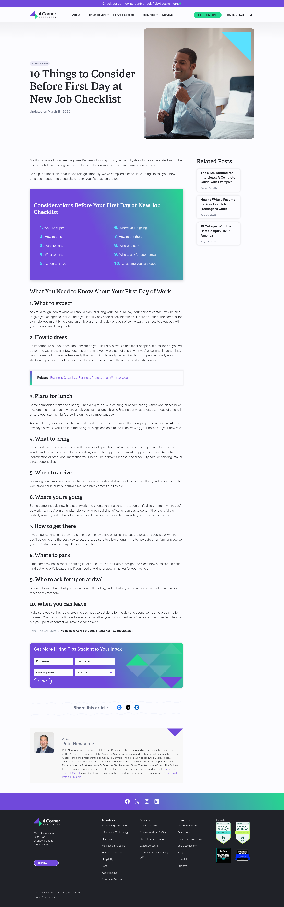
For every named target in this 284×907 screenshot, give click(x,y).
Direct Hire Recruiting (152, 839)
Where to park (129, 246)
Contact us (46, 863)
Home (33, 631)
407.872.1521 (41, 844)
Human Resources (112, 852)
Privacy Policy (40, 897)
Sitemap (53, 897)
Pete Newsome (78, 744)
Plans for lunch (55, 246)
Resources (148, 15)
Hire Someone (207, 15)
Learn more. (170, 4)
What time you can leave (139, 264)
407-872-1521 (235, 15)
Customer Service (112, 879)
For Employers (96, 15)
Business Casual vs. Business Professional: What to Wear (89, 378)
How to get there (130, 237)
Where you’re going (133, 228)
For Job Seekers (123, 15)
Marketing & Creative (113, 845)
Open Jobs (184, 832)
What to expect (55, 228)
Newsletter (184, 859)
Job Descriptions (187, 845)
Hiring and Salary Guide (191, 839)
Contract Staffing (149, 825)
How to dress (54, 237)
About (76, 15)
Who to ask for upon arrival (138, 255)
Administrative (110, 872)
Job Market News (188, 825)
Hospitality (107, 859)
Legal (105, 866)
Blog (180, 852)
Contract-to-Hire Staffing (153, 832)
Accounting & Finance (114, 825)
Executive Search (149, 845)
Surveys (167, 15)
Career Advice (48, 631)
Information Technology (115, 832)
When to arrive (55, 264)
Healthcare (108, 839)
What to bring (54, 255)
